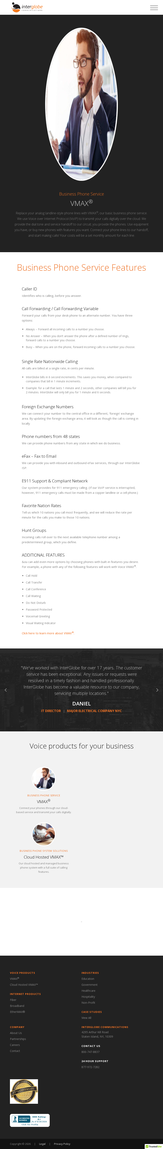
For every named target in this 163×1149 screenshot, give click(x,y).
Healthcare (88, 991)
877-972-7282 (90, 1067)
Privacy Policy (62, 1144)
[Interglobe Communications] (27, 7)
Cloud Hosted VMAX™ (24, 985)
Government (90, 985)
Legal (42, 1144)
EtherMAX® (17, 1012)
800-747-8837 (90, 1052)
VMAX (14, 979)
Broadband (17, 1006)
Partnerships (18, 1039)
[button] (5, 689)
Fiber (13, 1000)
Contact (15, 1051)
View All (86, 1018)
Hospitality (88, 996)
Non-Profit (88, 1002)
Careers (15, 1045)
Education (88, 979)
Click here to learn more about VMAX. (48, 633)
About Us (16, 1033)
